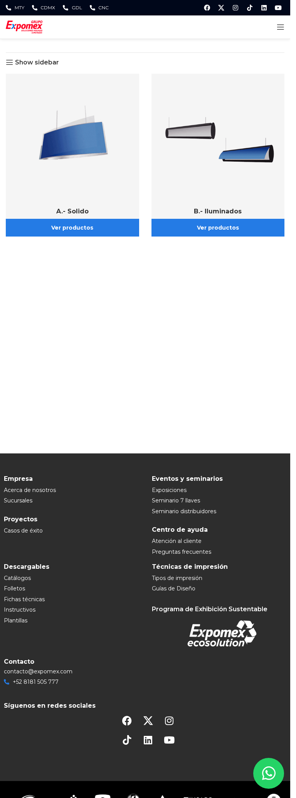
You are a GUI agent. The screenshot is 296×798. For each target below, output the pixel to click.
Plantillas (15, 620)
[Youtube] (278, 8)
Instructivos (19, 609)
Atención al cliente (177, 541)
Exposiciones (169, 490)
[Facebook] (207, 8)
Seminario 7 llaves (176, 500)
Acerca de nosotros (30, 490)
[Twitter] (221, 8)
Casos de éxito (23, 530)
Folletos (14, 588)
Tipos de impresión (177, 578)
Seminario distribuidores (184, 511)
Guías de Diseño (173, 588)
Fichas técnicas (24, 599)
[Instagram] (235, 8)
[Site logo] (24, 26)
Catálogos (17, 578)
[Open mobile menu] (280, 27)
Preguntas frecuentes (181, 551)
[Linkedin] (264, 8)
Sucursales (18, 500)
